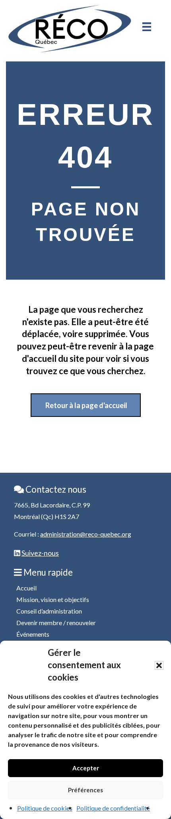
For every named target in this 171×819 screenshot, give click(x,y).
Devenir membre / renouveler (56, 622)
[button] (159, 665)
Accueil (26, 588)
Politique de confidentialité (113, 808)
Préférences (85, 789)
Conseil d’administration (49, 611)
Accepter (85, 768)
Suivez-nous (40, 553)
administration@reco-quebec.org (85, 534)
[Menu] (147, 27)
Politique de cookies (44, 808)
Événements (32, 634)
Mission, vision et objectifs (52, 599)
